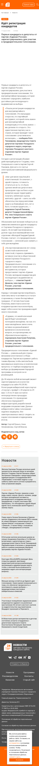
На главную (5, 12)
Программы (29, 672)
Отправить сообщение (19, 664)
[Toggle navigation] (2, 4)
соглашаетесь (14, 743)
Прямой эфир (29, 5)
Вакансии (10, 680)
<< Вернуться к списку (11, 446)
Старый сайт (29, 680)
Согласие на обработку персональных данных (19, 725)
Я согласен (19, 760)
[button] (37, 5)
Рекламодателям (10, 676)
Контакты (28, 676)
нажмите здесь (14, 757)
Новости (14, 12)
